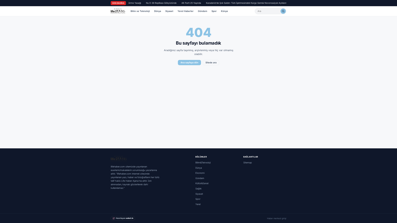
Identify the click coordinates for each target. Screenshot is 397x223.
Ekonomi (200, 173)
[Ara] (283, 11)
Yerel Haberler (186, 11)
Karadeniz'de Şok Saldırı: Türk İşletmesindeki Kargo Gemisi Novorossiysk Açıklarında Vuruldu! (251, 3)
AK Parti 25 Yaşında (190, 3)
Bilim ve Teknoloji (140, 11)
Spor (214, 11)
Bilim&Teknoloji (203, 162)
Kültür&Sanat (202, 183)
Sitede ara (210, 62)
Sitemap (247, 162)
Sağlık (198, 188)
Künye (224, 11)
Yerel (198, 204)
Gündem (202, 11)
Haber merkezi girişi (276, 218)
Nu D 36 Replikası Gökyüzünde (160, 3)
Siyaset (169, 11)
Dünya (157, 11)
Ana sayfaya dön (189, 62)
